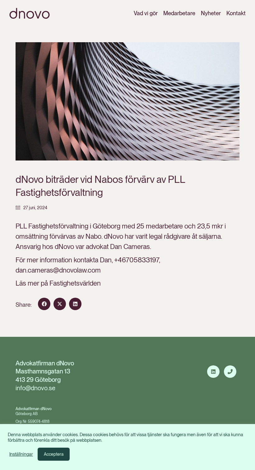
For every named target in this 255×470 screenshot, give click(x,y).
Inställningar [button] (21, 454)
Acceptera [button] (53, 454)
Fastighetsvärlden (75, 283)
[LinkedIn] (75, 304)
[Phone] (230, 371)
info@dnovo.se (35, 388)
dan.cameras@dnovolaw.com (58, 270)
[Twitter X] (59, 304)
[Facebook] (44, 304)
